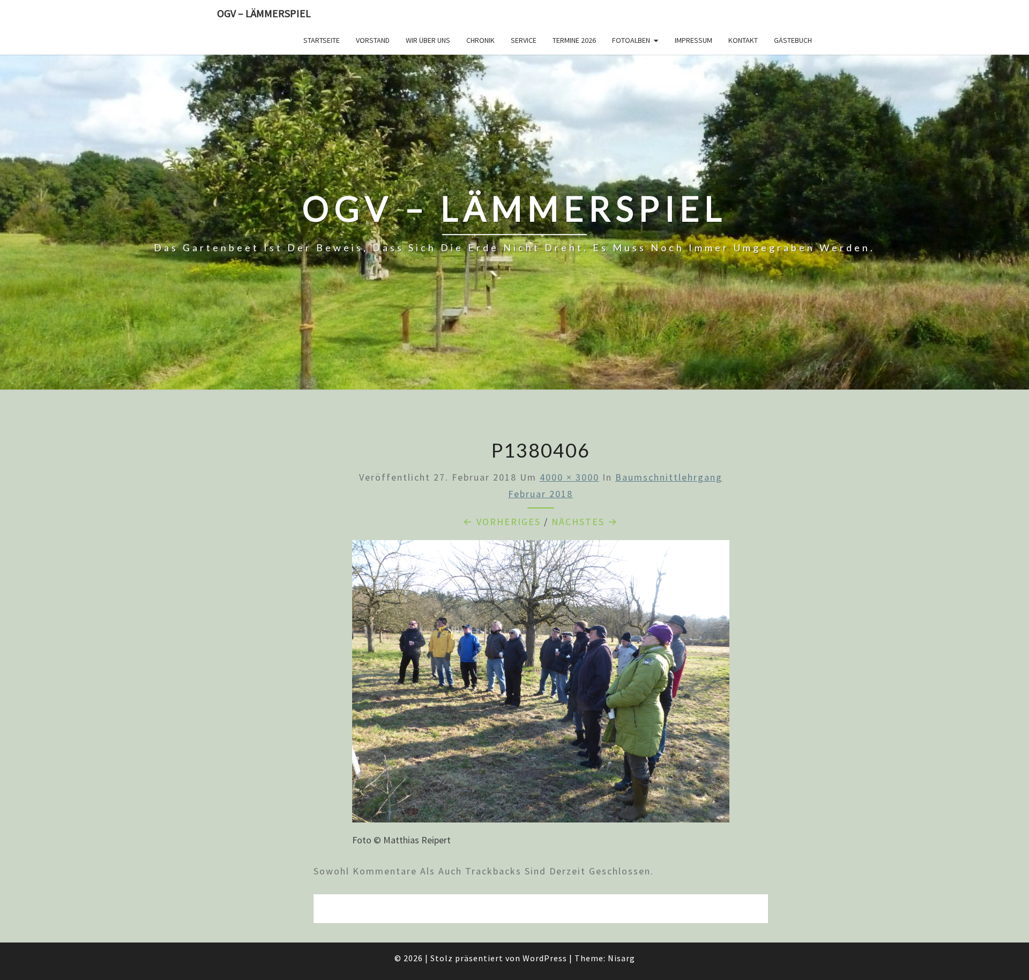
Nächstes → (584, 521)
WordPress (545, 958)
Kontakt (743, 40)
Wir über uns (428, 40)
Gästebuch (793, 40)
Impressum (693, 40)
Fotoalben (631, 40)
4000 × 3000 (569, 477)
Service (523, 40)
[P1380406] (540, 685)
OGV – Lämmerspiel (264, 13)
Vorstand (373, 40)
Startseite (321, 40)
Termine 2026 (574, 40)
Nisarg (621, 958)
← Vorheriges (502, 521)
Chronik (480, 40)
